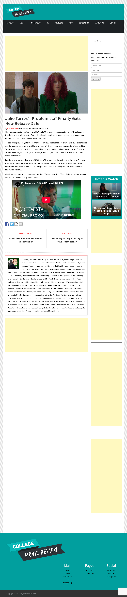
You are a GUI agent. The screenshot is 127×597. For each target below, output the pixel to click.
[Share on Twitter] (12, 224)
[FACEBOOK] (108, 29)
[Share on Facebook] (7, 224)
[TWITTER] (114, 29)
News (22, 23)
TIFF (71, 23)
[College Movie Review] (35, 549)
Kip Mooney (12, 128)
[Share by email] (21, 224)
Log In (113, 23)
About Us (99, 23)
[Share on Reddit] (16, 224)
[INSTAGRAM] (120, 29)
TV (48, 23)
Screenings (84, 23)
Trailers (59, 23)
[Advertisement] (46, 53)
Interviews (36, 23)
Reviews (10, 23)
